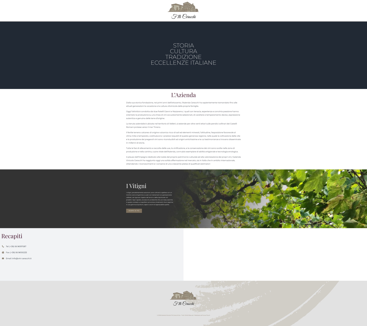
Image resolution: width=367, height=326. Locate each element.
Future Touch (206, 315)
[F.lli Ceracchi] (183, 290)
